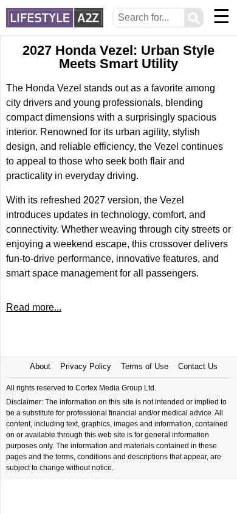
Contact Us (198, 366)
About (40, 366)
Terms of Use (144, 366)
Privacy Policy (85, 366)
